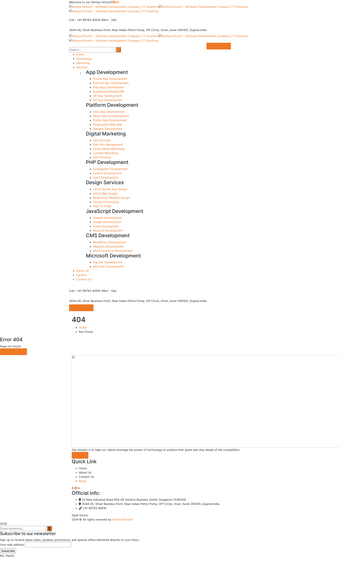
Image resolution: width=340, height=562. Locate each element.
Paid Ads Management (108, 144)
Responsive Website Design (111, 197)
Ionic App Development (108, 111)
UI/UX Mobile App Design (110, 189)
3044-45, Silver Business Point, (90, 30)
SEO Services (102, 140)
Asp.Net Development (107, 262)
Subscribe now (81, 308)
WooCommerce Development (112, 250)
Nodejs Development (107, 222)
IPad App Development (108, 87)
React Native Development (111, 116)
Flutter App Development (110, 120)
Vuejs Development (106, 226)
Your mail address (12, 544)
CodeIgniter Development (110, 169)
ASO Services (102, 157)
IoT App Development (107, 100)
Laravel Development (107, 173)
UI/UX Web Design (105, 193)
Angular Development (107, 217)
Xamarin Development (108, 128)
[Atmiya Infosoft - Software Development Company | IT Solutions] (114, 6)
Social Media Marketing (108, 149)
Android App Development (111, 83)
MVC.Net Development (108, 266)
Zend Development (105, 177)
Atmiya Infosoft (122, 519)
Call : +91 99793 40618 (84, 20)
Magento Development (108, 246)
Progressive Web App (107, 124)
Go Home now (14, 352)
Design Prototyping (106, 202)
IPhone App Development (110, 78)
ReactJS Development (108, 230)
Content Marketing (105, 153)
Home (83, 327)
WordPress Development (109, 242)
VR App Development (107, 96)
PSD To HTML (102, 206)
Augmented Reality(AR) (108, 91)
